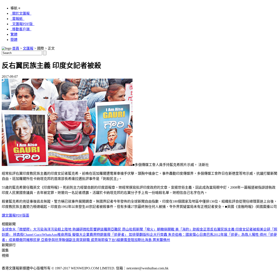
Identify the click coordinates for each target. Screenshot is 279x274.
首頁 (15, 48)
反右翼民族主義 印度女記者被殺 (235, 229)
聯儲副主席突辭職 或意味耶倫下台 (88, 240)
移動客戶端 (20, 29)
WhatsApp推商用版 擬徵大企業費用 (70, 234)
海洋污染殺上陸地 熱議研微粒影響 (70, 229)
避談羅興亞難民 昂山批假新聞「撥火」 (127, 229)
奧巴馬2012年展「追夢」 (222, 234)
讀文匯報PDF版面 (15, 215)
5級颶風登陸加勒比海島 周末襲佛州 (142, 240)
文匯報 (28, 48)
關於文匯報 (20, 13)
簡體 (13, 39)
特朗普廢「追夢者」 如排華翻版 (121, 234)
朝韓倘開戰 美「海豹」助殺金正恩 (183, 229)
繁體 (13, 34)
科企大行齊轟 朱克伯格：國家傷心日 (174, 234)
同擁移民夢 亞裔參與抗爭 (42, 240)
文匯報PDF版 (22, 24)
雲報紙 (17, 19)
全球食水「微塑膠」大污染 (23, 229)
